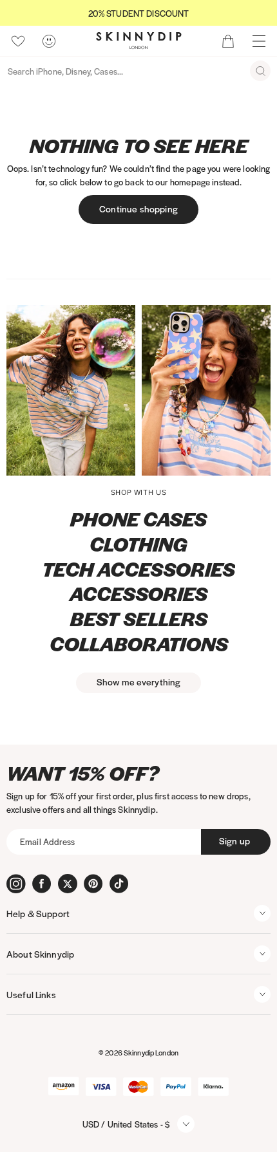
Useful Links (31, 994)
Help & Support (38, 913)
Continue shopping (138, 208)
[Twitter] (67, 883)
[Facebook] (42, 883)
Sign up (234, 840)
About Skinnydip (40, 953)
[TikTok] (119, 883)
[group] (138, 13)
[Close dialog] (11, 437)
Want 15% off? (82, 773)
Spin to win (138, 685)
